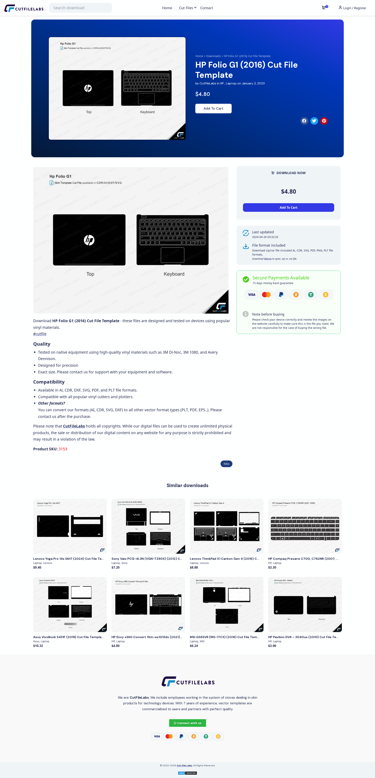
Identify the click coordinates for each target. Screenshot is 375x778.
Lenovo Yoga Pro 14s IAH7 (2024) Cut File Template (73, 559)
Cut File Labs (184, 765)
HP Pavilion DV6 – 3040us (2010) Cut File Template (307, 637)
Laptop (231, 83)
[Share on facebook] (304, 121)
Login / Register (354, 8)
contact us (79, 372)
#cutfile (39, 333)
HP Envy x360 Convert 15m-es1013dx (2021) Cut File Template (160, 637)
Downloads (213, 56)
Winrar (268, 258)
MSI (202, 641)
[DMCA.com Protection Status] (187, 772)
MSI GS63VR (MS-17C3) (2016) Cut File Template (227, 637)
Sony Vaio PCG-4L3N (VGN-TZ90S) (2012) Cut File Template (159, 559)
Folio (226, 464)
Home (199, 56)
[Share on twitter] (314, 121)
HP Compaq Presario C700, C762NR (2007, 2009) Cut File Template (321, 559)
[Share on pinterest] (324, 121)
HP (222, 83)
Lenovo (47, 562)
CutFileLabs (208, 83)
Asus (36, 641)
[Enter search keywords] (80, 8)
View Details (70, 526)
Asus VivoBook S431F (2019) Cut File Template (69, 637)
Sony (124, 562)
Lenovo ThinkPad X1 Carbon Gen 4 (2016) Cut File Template (236, 559)
